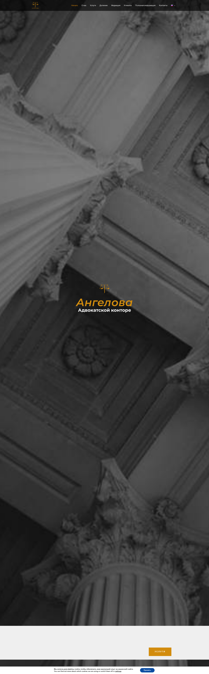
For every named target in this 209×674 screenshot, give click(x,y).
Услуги (93, 5)
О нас (84, 5)
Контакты (163, 5)
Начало (74, 5)
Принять (147, 670)
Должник (104, 5)
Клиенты (128, 5)
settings (118, 671)
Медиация (115, 5)
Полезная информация (145, 5)
